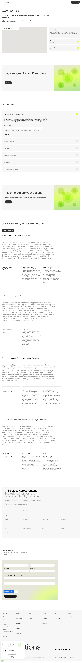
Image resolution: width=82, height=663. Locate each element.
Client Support (75, 2)
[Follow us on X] (74, 616)
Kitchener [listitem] (44, 515)
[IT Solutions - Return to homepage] (6, 2)
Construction (18, 623)
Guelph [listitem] (6, 515)
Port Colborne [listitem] (7, 524)
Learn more (6, 134)
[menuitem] (31, 2)
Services (30, 616)
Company (43, 2)
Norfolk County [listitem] (45, 519)
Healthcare (18, 616)
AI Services (5, 624)
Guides (43, 621)
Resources (48, 2)
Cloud (4, 619)
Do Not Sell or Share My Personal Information (36, 657)
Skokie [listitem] (24, 524)
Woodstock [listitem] (7, 532)
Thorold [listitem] (43, 528)
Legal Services (19, 618)
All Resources (44, 623)
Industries (37, 2)
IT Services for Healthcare (8, 631)
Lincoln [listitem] (62, 515)
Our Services (30, 2)
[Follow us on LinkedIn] (69, 616)
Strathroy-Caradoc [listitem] (27, 528)
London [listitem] (6, 519)
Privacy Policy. (6, 588)
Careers (61, 2)
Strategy (4, 629)
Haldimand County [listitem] (26, 515)
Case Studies (44, 618)
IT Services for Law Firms (8, 634)
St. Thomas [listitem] (63, 524)
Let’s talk (7, 82)
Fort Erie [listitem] (43, 510)
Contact (66, 2)
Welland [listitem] (62, 528)
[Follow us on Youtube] (71, 616)
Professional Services (7, 626)
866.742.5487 (57, 621)
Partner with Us (55, 2)
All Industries (18, 633)
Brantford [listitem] (6, 510)
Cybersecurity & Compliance (6, 617)
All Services (5, 636)
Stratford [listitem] (6, 528)
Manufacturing (18, 628)
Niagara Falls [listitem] (25, 519)
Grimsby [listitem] (62, 510)
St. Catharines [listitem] (44, 524)
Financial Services (19, 621)
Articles (43, 616)
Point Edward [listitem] (63, 519)
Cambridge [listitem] (25, 510)
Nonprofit (17, 630)
